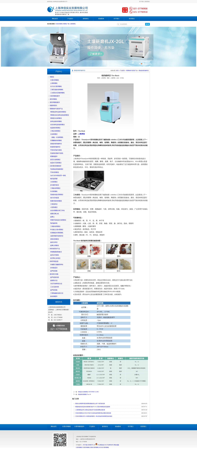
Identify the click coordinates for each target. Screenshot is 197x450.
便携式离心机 (54, 213)
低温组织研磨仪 (55, 128)
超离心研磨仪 (54, 245)
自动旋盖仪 (53, 268)
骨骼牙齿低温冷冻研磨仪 (58, 220)
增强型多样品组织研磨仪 (58, 112)
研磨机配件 (53, 156)
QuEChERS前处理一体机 (58, 175)
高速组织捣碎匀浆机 (56, 153)
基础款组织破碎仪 (56, 143)
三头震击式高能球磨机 (57, 93)
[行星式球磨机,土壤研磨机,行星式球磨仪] (67, 15)
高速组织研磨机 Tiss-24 (84, 394)
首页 (117, 70)
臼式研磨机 (53, 191)
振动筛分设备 (54, 274)
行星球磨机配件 (55, 96)
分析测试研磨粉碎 (55, 166)
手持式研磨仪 (54, 172)
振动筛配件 (53, 296)
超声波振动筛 (54, 277)
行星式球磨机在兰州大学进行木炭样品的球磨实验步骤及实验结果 (93, 413)
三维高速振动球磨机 (56, 89)
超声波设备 (53, 271)
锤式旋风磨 (53, 178)
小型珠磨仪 (53, 207)
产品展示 (70, 18)
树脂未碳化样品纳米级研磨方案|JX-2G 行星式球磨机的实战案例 (92, 406)
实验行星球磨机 (94, 447)
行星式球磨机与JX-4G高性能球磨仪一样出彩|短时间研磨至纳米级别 (93, 416)
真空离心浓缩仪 (55, 258)
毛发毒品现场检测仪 (56, 169)
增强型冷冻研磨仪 (56, 118)
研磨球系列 (53, 105)
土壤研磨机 (72, 24)
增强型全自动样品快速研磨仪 (59, 115)
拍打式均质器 (54, 198)
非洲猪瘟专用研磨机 (56, 233)
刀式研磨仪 (53, 182)
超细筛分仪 (53, 280)
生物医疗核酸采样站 (56, 264)
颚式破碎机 (53, 223)
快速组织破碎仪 (55, 147)
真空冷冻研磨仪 (55, 159)
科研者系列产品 (55, 248)
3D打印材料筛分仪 (56, 283)
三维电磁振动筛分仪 (56, 293)
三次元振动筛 (54, 287)
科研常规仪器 (54, 261)
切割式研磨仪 (54, 239)
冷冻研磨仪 (53, 134)
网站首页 (55, 18)
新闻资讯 (86, 18)
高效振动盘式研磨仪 (56, 194)
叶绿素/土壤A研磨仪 (56, 229)
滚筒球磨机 (53, 99)
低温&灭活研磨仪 (55, 163)
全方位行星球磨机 (56, 86)
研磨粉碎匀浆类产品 (56, 108)
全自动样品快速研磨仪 (57, 124)
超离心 (52, 217)
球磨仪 (52, 77)
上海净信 (81, 134)
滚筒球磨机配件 (55, 102)
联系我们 (147, 1)
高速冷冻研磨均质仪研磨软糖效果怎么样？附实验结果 (90, 403)
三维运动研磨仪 (55, 131)
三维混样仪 (53, 204)
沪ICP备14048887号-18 (89, 445)
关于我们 (141, 1)
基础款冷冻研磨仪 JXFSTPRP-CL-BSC (88, 392)
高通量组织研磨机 (56, 140)
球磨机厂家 (66, 24)
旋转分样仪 (53, 242)
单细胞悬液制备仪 (56, 252)
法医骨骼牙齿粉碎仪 (56, 236)
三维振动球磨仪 (55, 188)
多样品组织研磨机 (56, 121)
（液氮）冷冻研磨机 (56, 137)
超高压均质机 (54, 255)
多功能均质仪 (54, 185)
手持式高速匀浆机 (56, 150)
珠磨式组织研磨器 (56, 201)
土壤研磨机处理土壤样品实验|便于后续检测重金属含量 (90, 410)
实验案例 (101, 18)
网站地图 (116, 445)
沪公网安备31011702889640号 (105, 445)
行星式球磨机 (59, 24)
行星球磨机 (79, 447)
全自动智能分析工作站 (57, 210)
